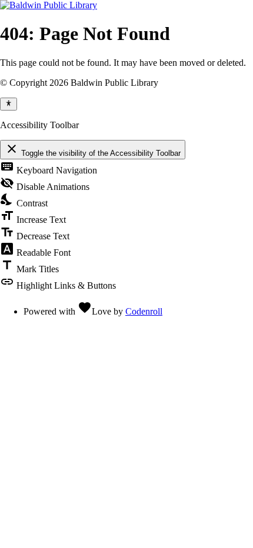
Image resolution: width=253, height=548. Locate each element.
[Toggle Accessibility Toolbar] (8, 104)
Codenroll (143, 311)
